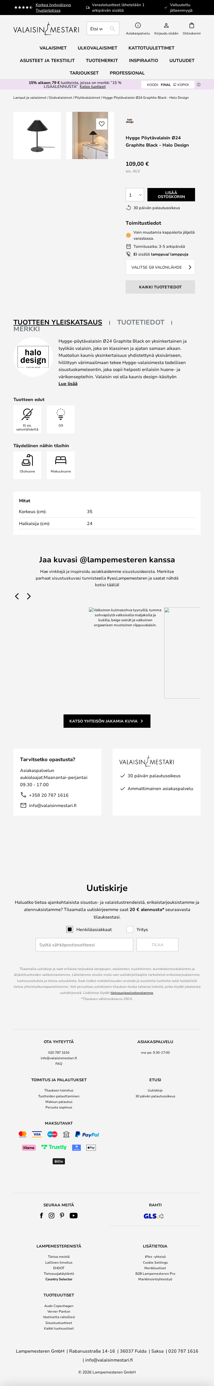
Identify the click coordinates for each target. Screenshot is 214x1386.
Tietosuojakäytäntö (59, 1273)
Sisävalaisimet (60, 97)
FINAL (168, 84)
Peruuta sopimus (58, 1107)
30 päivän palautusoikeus (155, 1096)
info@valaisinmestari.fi (52, 805)
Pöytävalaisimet (87, 97)
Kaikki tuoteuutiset (59, 1328)
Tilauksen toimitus (58, 1090)
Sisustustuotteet (58, 1322)
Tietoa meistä (59, 1256)
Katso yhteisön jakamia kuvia (103, 721)
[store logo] (46, 28)
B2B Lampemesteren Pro (155, 1273)
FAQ (58, 1063)
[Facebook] (41, 1215)
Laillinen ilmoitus (58, 1262)
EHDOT (58, 1268)
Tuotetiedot (140, 322)
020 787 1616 (58, 1052)
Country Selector (58, 1279)
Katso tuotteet (93, 86)
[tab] (61, 322)
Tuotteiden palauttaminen (58, 1096)
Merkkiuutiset (155, 1268)
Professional (127, 73)
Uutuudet (181, 60)
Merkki (26, 329)
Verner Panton (58, 1311)
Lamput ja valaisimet (30, 97)
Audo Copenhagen (58, 1305)
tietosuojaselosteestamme (132, 992)
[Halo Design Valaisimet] (148, 121)
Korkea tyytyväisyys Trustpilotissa (53, 7)
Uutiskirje (155, 1090)
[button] (101, 124)
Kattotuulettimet (151, 48)
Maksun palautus (58, 1101)
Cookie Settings (155, 1262)
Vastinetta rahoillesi (59, 1317)
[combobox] (103, 28)
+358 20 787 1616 (49, 795)
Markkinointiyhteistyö (155, 1279)
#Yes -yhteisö (155, 1256)
